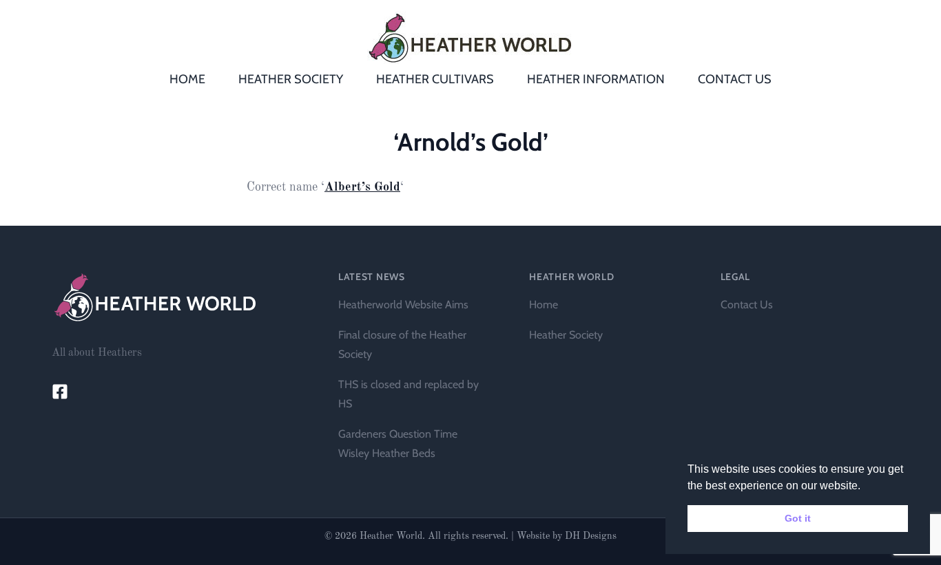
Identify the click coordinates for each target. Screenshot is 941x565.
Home (543, 304)
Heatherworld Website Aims (403, 304)
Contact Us (747, 304)
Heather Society (566, 334)
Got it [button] (798, 518)
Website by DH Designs (567, 536)
